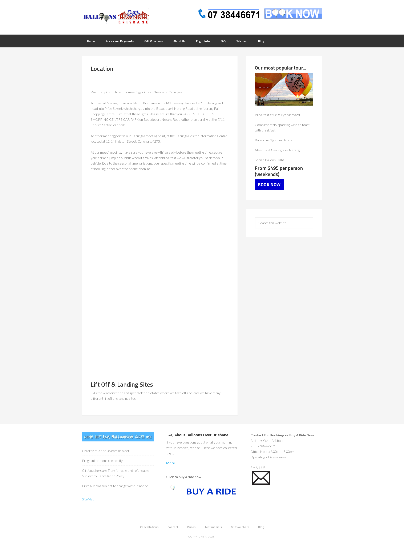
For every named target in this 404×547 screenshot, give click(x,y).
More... (171, 463)
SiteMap (88, 499)
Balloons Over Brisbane (115, 16)
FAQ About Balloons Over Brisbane (197, 435)
